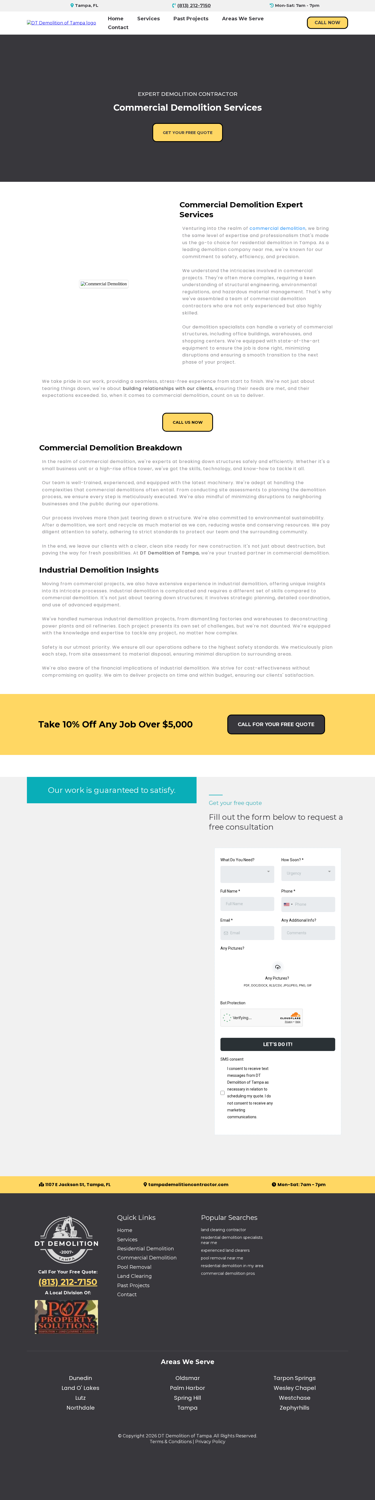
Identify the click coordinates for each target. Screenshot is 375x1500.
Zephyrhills (294, 1408)
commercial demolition (278, 228)
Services (148, 19)
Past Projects (190, 19)
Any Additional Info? (298, 920)
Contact (118, 27)
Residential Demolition (145, 1249)
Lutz (80, 1398)
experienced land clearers (225, 1250)
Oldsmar (187, 1378)
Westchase (294, 1398)
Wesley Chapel (295, 1388)
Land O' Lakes (80, 1388)
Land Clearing (134, 1276)
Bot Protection (232, 1003)
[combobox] (247, 874)
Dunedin (80, 1378)
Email (226, 920)
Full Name (230, 891)
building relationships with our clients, (169, 388)
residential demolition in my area (232, 1265)
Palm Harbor (187, 1388)
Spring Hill (187, 1398)
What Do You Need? (237, 860)
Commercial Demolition (147, 1258)
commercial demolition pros (228, 1273)
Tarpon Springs (294, 1378)
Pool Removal (134, 1267)
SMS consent (232, 1059)
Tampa (187, 1408)
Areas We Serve (243, 19)
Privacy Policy (210, 1441)
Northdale (80, 1408)
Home (116, 19)
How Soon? (292, 860)
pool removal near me (222, 1258)
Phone (288, 891)
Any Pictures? (232, 948)
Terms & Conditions (171, 1441)
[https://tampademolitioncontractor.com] (61, 23)
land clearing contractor (223, 1229)
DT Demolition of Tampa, (170, 553)
